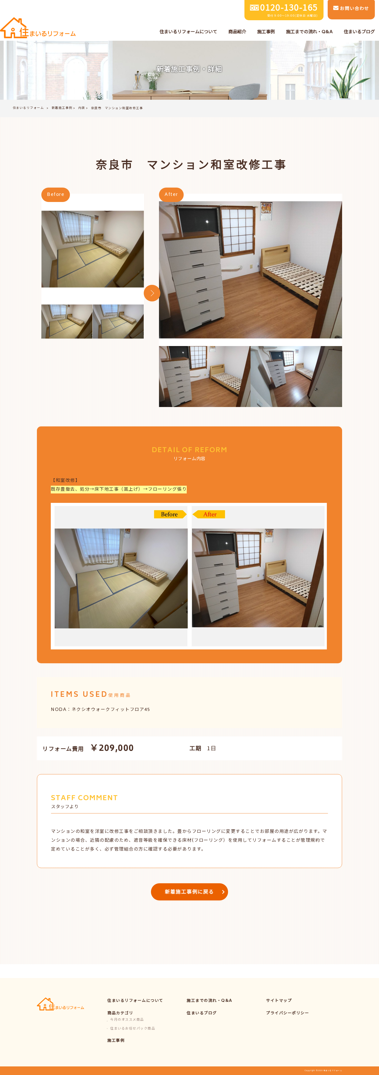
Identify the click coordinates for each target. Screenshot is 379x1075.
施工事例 (116, 1040)
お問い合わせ (353, 9)
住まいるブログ (202, 1013)
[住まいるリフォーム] (38, 28)
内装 (81, 108)
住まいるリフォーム (28, 108)
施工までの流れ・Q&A (210, 1000)
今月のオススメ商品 (127, 1020)
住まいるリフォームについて (135, 1000)
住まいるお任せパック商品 (132, 1029)
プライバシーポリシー (287, 1013)
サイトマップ (279, 1000)
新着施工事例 (62, 108)
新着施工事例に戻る (189, 892)
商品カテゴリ (120, 1013)
